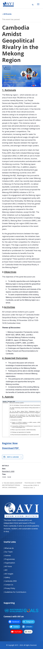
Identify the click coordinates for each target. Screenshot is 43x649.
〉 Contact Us (8, 585)
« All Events (6, 14)
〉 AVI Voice (8, 566)
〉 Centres (7, 555)
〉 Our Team (8, 552)
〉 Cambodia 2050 (10, 581)
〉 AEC (6, 570)
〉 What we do (9, 548)
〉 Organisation (9, 563)
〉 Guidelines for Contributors (15, 592)
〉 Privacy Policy (9, 588)
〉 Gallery (7, 577)
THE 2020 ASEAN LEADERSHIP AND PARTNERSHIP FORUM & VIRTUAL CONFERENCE (12, 485)
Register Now (10, 443)
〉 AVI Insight (8, 574)
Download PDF (11, 448)
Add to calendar (13, 457)
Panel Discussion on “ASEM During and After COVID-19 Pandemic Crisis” (31, 485)
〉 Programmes (9, 559)
